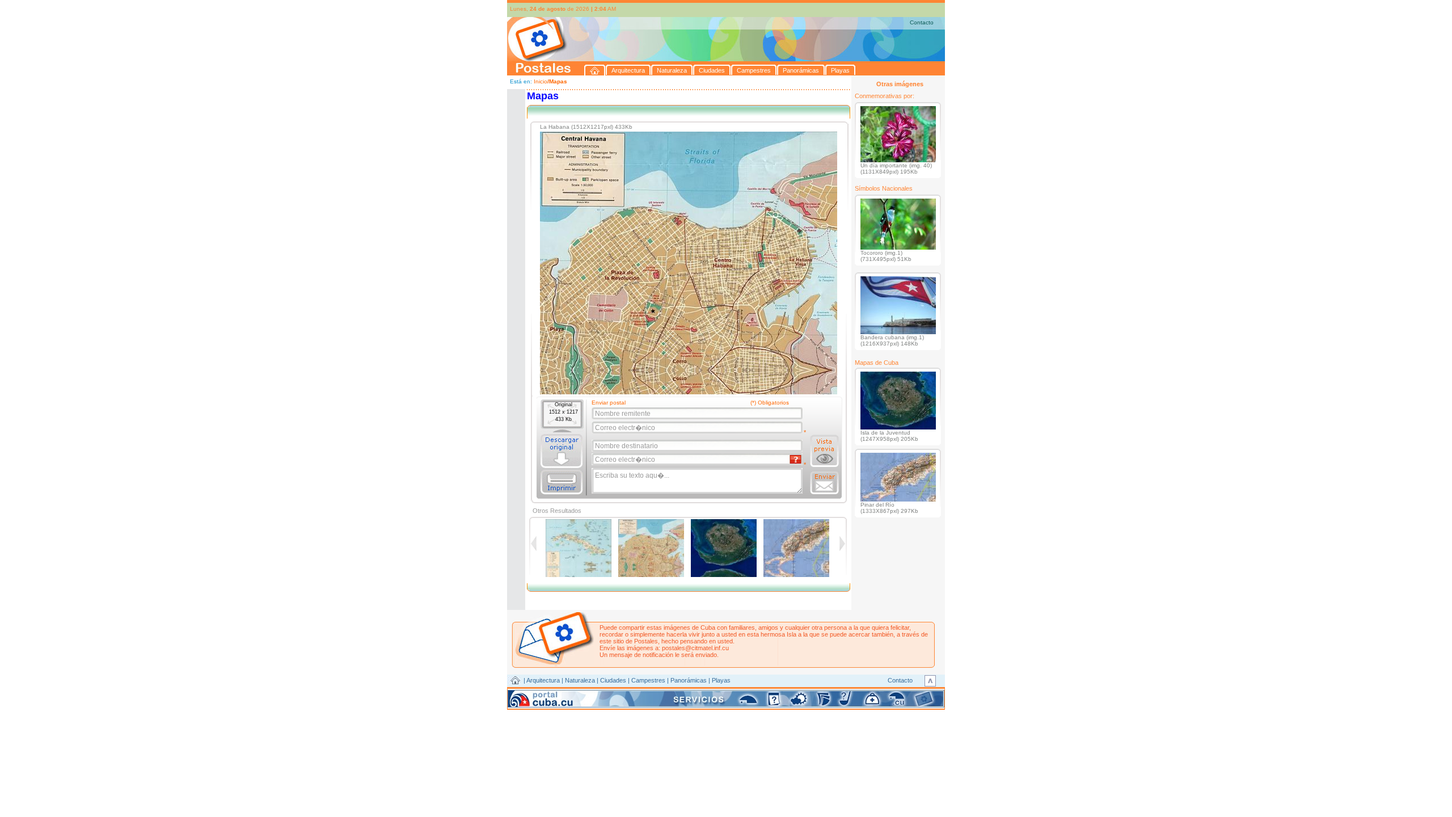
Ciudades (613, 680)
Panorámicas (688, 680)
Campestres (648, 680)
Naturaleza (580, 680)
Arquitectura (543, 680)
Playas (721, 680)
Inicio (540, 81)
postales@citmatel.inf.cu (695, 648)
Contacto (922, 22)
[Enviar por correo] (824, 482)
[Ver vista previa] (824, 451)
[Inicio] (595, 70)
